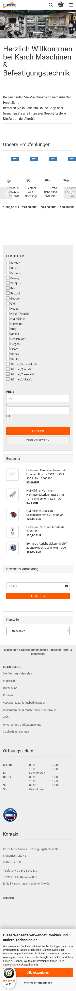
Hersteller (15, 256)
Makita (14, 334)
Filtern (38, 431)
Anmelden (38, 596)
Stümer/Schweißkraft (23, 364)
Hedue (14, 308)
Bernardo (16, 273)
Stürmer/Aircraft (20, 369)
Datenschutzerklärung (25, 964)
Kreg (13, 328)
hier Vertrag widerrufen (17, 673)
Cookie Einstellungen (16, 731)
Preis (10, 391)
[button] (6, 193)
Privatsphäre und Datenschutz (22, 724)
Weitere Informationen (38, 983)
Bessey (14, 278)
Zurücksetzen (38, 440)
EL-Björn (15, 283)
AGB (6, 717)
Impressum (10, 680)
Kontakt (8, 695)
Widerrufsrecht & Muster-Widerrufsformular (30, 710)
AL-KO (14, 268)
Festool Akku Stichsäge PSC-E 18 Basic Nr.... (31, 192)
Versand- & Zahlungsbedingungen (24, 702)
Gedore (14, 298)
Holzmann (16, 323)
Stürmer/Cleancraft (22, 374)
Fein (13, 288)
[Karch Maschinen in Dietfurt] (8, 5)
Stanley (15, 359)
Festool (15, 293)
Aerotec (15, 263)
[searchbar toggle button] (51, 5)
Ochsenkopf (18, 339)
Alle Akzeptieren (38, 972)
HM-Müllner (17, 318)
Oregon (15, 344)
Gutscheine (10, 688)
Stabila (14, 354)
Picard (14, 349)
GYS (13, 303)
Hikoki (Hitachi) (20, 313)
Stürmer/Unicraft (21, 379)
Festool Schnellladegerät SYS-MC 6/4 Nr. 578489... (54, 192)
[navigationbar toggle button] (71, 5)
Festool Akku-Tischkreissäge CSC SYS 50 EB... (15, 192)
